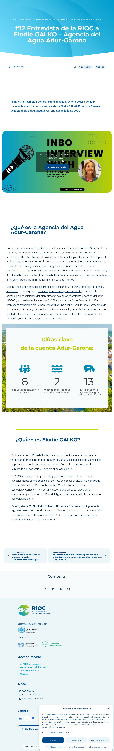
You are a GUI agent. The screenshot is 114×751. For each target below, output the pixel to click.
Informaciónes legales (97, 747)
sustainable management (21, 270)
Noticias (24, 19)
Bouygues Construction (61, 476)
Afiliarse (24, 674)
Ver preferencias (99, 740)
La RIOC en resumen (30, 664)
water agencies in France (68, 252)
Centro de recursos (29, 670)
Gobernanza (85, 67)
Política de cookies (56, 747)
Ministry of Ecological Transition (60, 248)
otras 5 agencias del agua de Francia (59, 291)
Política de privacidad (76, 747)
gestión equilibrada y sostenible (84, 305)
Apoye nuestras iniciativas (33, 667)
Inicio (15, 19)
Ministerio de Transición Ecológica (47, 286)
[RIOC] (35, 615)
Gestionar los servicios (58, 732)
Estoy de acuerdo (57, 167)
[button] (108, 708)
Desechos (76, 740)
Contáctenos (31, 729)
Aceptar (53, 740)
